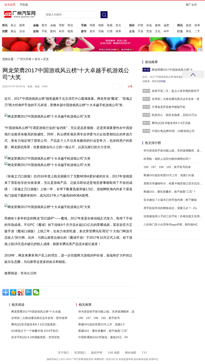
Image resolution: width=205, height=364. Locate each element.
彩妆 (149, 25)
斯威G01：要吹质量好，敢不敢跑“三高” (103, 330)
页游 (149, 31)
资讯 (5, 25)
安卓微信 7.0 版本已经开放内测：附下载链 (170, 199)
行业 (180, 31)
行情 (110, 31)
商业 (70, 25)
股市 (44, 25)
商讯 (180, 25)
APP (166, 31)
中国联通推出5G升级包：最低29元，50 (103, 337)
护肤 (140, 25)
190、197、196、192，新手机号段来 (167, 167)
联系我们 (80, 352)
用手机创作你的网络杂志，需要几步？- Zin (170, 208)
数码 (53, 31)
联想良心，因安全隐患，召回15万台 (174, 115)
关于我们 (63, 352)
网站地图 (130, 352)
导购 (84, 25)
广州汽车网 (24, 59)
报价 (132, 25)
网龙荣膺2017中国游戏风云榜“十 (172, 69)
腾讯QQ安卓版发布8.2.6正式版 (171, 123)
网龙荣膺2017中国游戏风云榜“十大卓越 (36, 311)
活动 (22, 31)
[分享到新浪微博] (21, 292)
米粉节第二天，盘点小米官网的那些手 (175, 91)
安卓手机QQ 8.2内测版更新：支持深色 (35, 337)
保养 (118, 31)
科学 (61, 31)
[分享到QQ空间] (13, 292)
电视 (110, 25)
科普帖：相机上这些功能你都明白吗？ (167, 158)
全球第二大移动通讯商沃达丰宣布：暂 (175, 99)
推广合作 (191, 4)
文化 (158, 31)
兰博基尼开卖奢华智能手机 (168, 107)
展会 (13, 31)
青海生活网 (28, 273)
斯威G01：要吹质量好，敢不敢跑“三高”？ (170, 191)
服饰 (158, 25)
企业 (132, 31)
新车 (84, 31)
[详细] (162, 81)
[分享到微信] (36, 292)
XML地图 (114, 352)
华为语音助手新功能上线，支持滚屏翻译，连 (106, 311)
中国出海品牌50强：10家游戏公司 (173, 131)
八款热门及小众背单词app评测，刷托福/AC (171, 224)
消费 (5, 31)
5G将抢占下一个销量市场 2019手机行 (35, 330)
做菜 (188, 25)
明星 (92, 25)
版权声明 (96, 352)
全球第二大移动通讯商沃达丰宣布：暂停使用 (39, 318)
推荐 (22, 25)
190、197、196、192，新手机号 (99, 318)
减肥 (166, 25)
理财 (61, 25)
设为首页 (10, 4)
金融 (36, 25)
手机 (44, 31)
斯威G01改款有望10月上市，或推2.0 (101, 324)
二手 (197, 31)
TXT (144, 352)
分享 (130, 86)
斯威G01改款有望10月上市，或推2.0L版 (169, 175)
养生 (188, 31)
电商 (70, 31)
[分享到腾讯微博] (28, 292)
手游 (140, 31)
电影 (101, 25)
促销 (36, 31)
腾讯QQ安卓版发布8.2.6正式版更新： (34, 324)
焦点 (13, 25)
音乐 (118, 25)
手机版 (24, 4)
